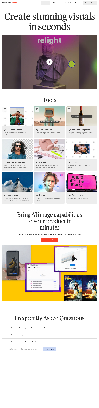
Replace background (84, 135)
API (54, 3)
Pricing (77, 3)
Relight (51, 200)
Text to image (51, 135)
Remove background (19, 167)
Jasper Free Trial (65, 3)
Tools (44, 3)
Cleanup (51, 167)
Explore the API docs (49, 240)
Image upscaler (19, 200)
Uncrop (84, 167)
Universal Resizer (19, 135)
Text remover (84, 200)
